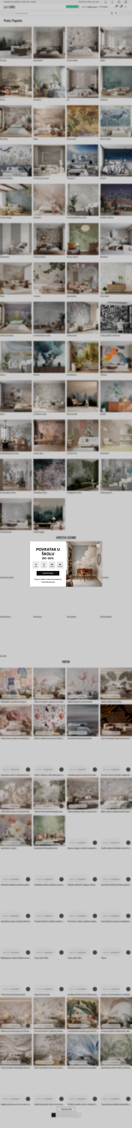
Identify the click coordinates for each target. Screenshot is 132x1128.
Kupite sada (48, 573)
